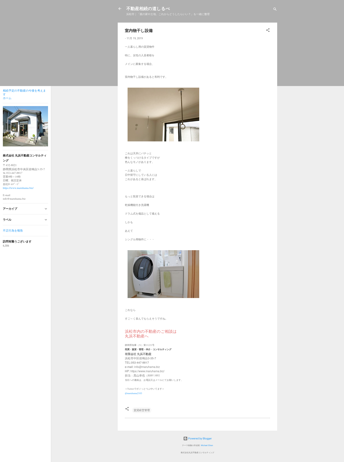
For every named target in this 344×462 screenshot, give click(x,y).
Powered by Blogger (200, 438)
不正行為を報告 (13, 230)
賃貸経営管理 (142, 410)
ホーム (7, 98)
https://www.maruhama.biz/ (147, 371)
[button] (268, 31)
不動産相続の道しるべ (148, 8)
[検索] (275, 9)
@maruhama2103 (133, 393)
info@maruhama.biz (147, 367)
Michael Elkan (207, 445)
